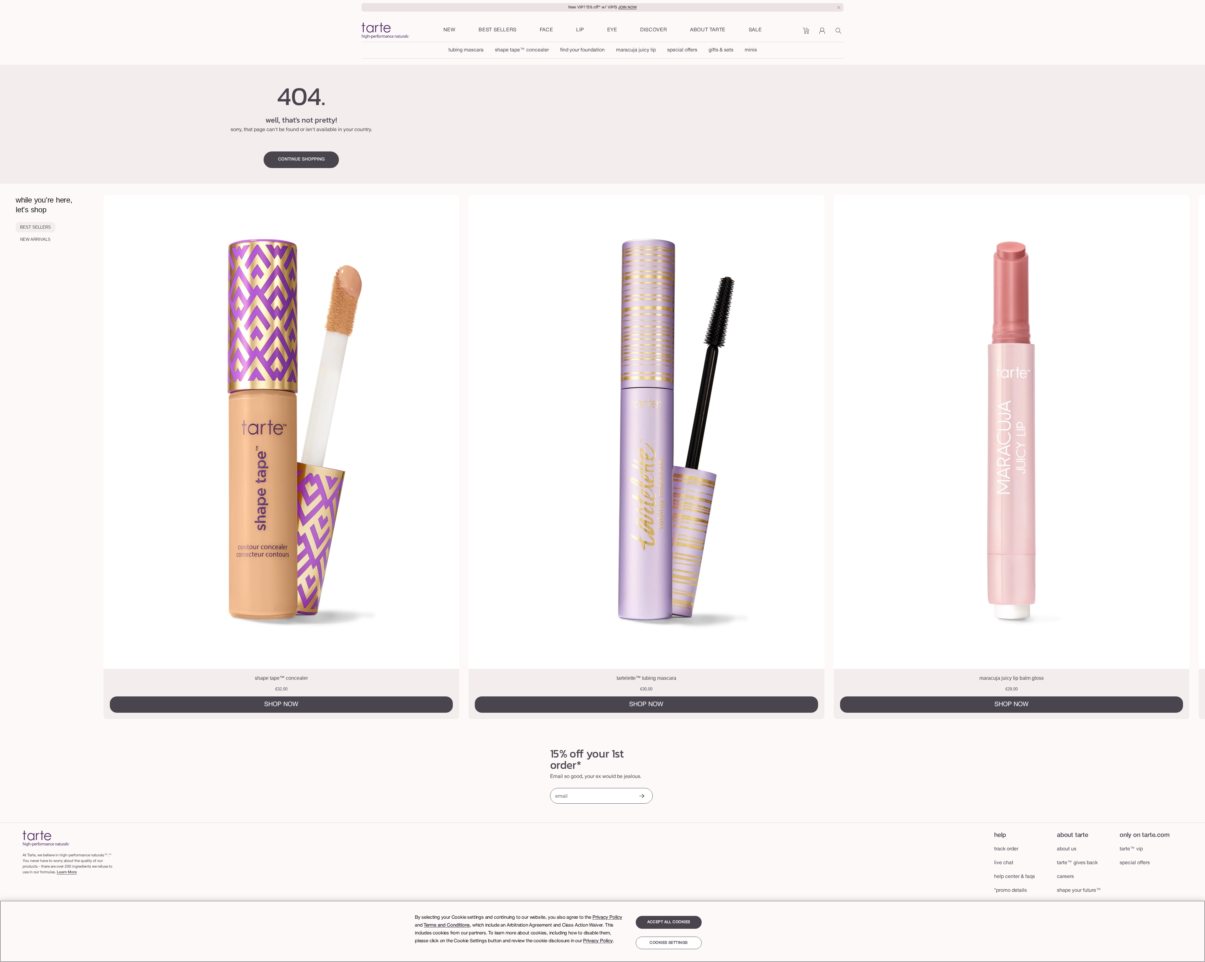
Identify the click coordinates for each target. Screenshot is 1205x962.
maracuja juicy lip (636, 50)
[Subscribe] (641, 796)
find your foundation (582, 50)
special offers (682, 50)
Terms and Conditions (447, 925)
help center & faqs (1014, 877)
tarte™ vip (1131, 849)
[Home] (46, 838)
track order (1006, 849)
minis (751, 50)
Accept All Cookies (668, 922)
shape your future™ (1079, 890)
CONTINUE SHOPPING (301, 159)
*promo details (1010, 890)
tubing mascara (466, 50)
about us (1066, 849)
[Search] (839, 33)
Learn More (67, 872)
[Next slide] (1142, 457)
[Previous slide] (166, 457)
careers (1065, 877)
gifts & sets (721, 50)
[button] (546, 30)
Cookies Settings (669, 942)
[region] (602, 931)
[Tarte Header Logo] (386, 31)
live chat (1003, 863)
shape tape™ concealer (522, 50)
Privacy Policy (607, 917)
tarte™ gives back (1077, 863)
